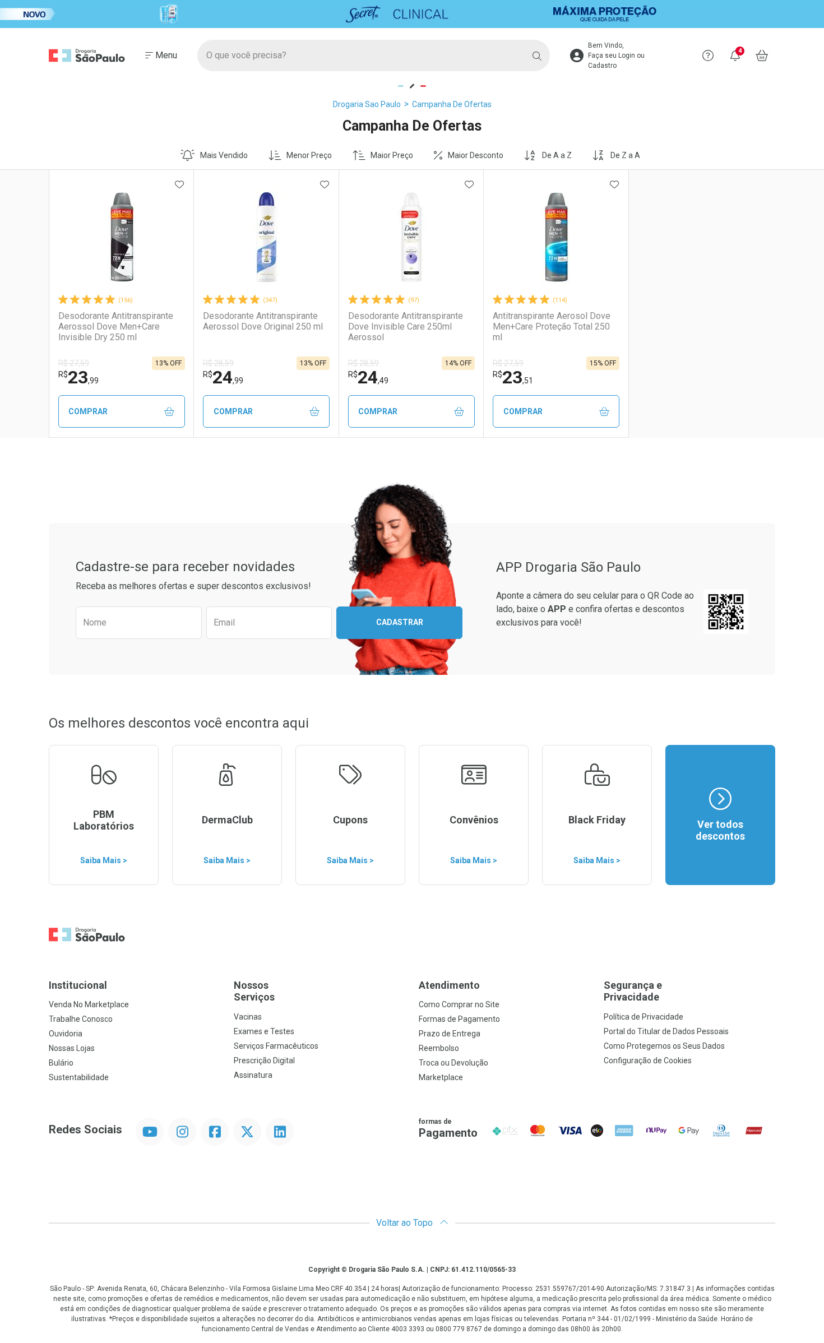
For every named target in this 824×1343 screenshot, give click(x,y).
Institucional (78, 985)
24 (223, 377)
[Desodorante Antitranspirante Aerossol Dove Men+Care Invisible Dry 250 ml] (121, 237)
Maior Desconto (475, 155)
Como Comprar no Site (459, 1004)
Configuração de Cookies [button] (648, 1060)
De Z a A (625, 155)
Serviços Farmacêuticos (276, 1045)
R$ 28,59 (218, 363)
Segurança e (633, 991)
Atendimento (449, 985)
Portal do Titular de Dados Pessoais (666, 1031)
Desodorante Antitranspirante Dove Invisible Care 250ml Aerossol (405, 326)
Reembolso (439, 1048)
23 (78, 377)
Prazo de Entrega (449, 1033)
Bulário (61, 1062)
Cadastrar (399, 622)
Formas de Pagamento (459, 1019)
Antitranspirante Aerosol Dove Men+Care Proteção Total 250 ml (551, 326)
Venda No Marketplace (89, 1004)
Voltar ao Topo (405, 1222)
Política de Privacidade (643, 1016)
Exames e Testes (264, 1031)
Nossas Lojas (72, 1048)
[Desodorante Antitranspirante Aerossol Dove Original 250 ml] (266, 237)
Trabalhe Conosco (81, 1019)
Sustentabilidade (79, 1077)
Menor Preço (309, 155)
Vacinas (248, 1016)
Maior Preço (392, 155)
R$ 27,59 (73, 363)
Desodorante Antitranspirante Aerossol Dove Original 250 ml (263, 321)
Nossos (254, 991)
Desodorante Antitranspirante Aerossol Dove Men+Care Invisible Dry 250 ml (115, 326)
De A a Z (557, 155)
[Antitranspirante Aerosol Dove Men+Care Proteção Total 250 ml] (556, 237)
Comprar (88, 411)
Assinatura (253, 1075)
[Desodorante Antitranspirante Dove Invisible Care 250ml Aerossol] (411, 237)
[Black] (412, 14)
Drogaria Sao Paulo (367, 104)
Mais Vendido (224, 155)
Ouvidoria (65, 1033)
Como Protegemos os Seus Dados (664, 1045)
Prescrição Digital (264, 1060)
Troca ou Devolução (453, 1062)
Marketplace (441, 1077)
